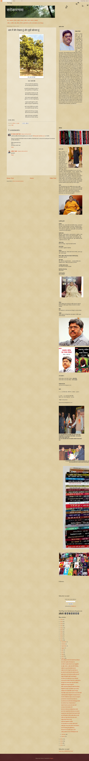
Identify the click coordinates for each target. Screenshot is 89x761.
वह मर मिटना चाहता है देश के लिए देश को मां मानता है (70, 711)
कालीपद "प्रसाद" (14, 151)
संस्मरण (32, 20)
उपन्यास (22, 20)
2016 (61, 640)
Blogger (51, 758)
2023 (61, 625)
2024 (61, 623)
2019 (61, 634)
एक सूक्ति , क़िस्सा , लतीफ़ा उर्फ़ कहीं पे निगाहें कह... (70, 666)
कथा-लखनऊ (34, 23)
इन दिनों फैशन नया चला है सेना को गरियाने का (69, 699)
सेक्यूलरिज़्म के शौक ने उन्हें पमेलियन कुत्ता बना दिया (70, 688)
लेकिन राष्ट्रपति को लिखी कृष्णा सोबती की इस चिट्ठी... (70, 686)
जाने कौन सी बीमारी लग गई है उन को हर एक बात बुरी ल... (71, 696)
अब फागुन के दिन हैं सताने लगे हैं (66, 707)
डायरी (30, 23)
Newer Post (10, 178)
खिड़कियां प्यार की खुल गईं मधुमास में (67, 684)
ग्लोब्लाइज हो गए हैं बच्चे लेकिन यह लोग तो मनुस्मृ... (70, 690)
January (63, 736)
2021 (61, 629)
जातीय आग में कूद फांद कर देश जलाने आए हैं (69, 717)
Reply (12, 147)
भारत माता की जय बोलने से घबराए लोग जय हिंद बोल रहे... (71, 680)
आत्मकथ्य (11, 20)
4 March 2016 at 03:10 (22, 151)
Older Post (53, 178)
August (63, 648)
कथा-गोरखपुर (40, 23)
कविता (25, 20)
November (64, 641)
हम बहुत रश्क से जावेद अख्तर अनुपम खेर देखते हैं (69, 682)
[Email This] (23, 123)
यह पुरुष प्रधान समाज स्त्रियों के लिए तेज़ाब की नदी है (70, 713)
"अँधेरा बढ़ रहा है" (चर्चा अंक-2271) (39, 136)
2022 (61, 627)
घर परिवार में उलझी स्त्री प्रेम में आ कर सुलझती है (69, 664)
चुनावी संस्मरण (25, 23)
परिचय (15, 20)
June (63, 652)
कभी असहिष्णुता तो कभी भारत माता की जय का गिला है (70, 660)
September (64, 646)
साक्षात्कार (36, 20)
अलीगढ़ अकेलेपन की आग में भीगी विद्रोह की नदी (69, 731)
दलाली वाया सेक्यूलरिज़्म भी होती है (67, 721)
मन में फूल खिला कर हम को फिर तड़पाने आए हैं (69, 723)
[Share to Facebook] (26, 123)
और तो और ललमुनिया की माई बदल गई (67, 662)
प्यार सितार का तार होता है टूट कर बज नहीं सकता (69, 678)
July (62, 650)
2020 (61, 631)
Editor (14, 123)
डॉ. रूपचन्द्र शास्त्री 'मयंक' (16, 134)
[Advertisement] (68, 117)
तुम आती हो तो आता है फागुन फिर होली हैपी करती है (69, 672)
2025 (61, 621)
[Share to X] (25, 123)
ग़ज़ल (29, 20)
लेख (15, 23)
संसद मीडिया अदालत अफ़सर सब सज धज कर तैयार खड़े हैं (71, 692)
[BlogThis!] (24, 123)
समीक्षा (8, 23)
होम (8, 20)
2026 (61, 619)
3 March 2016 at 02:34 (26, 134)
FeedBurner (73, 606)
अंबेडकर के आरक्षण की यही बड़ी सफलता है (68, 668)
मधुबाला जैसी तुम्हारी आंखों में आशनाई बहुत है (68, 676)
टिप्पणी (21, 23)
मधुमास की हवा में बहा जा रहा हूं (66, 719)
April (63, 656)
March (63, 658)
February (64, 734)
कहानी (18, 20)
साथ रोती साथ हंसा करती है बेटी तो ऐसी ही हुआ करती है (70, 701)
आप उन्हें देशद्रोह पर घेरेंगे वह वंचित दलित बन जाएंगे (70, 715)
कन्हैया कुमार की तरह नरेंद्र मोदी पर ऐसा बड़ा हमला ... (70, 725)
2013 (61, 743)
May (63, 654)
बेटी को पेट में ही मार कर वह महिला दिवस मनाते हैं (69, 709)
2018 (61, 636)
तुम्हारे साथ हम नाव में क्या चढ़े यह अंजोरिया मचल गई (70, 674)
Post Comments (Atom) (18, 181)
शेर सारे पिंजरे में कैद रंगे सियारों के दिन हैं (68, 703)
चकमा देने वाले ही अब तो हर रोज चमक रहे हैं (68, 705)
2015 (61, 739)
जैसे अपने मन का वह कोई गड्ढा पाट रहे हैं (68, 729)
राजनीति (12, 23)
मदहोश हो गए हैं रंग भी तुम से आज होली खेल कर (69, 670)
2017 (61, 638)
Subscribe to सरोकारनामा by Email (66, 751)
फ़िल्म (18, 23)
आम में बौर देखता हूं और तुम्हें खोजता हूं (67, 727)
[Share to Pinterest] (27, 123)
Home (32, 178)
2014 (61, 741)
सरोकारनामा (15, 9)
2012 (61, 745)
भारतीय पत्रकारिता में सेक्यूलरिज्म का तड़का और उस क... (71, 694)
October (63, 643)
